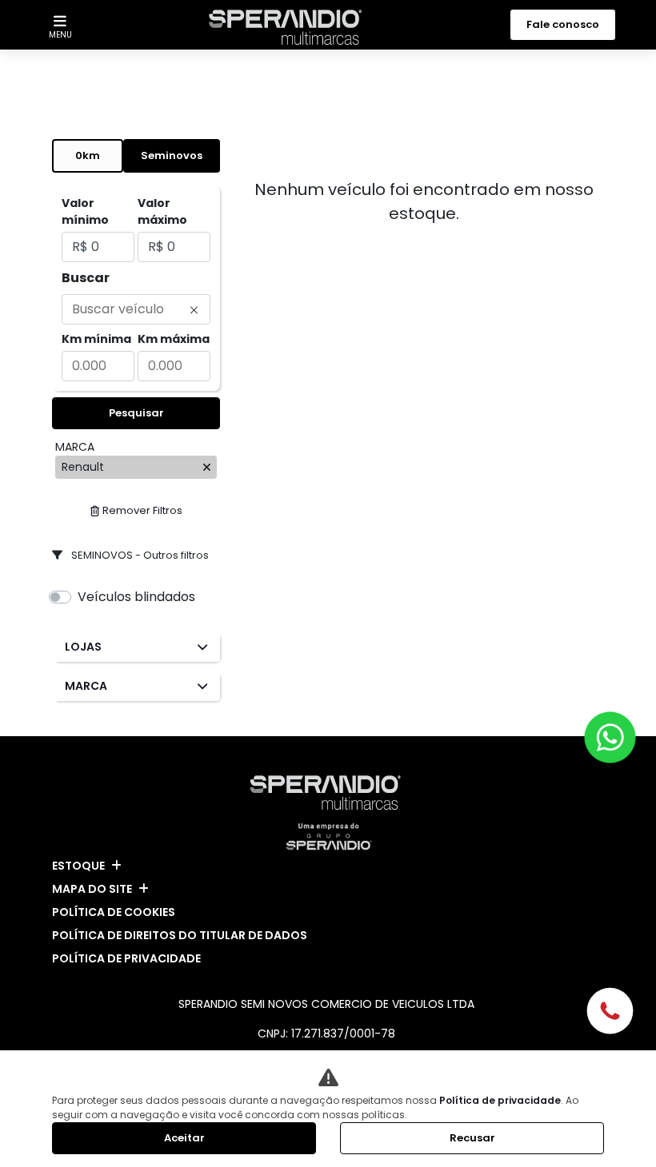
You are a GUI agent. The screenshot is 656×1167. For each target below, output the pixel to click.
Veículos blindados (136, 596)
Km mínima (96, 339)
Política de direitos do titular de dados (179, 935)
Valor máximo (162, 211)
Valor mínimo (85, 211)
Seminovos (171, 155)
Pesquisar (136, 412)
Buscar (86, 278)
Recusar (472, 1137)
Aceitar (184, 1137)
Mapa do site (92, 889)
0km (87, 155)
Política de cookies (113, 912)
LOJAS (83, 647)
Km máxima (174, 339)
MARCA (86, 686)
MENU (60, 35)
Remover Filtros (142, 510)
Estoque (78, 866)
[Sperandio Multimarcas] (289, 27)
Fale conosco (562, 24)
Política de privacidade (126, 958)
